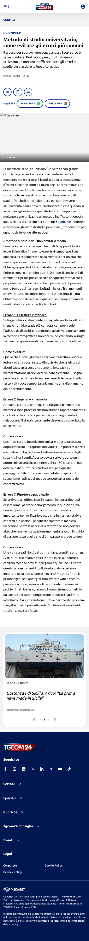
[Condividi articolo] (7, 92)
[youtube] (60, 769)
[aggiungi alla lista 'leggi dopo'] (17, 92)
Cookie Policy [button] (53, 865)
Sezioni (9, 784)
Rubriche (10, 812)
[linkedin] (42, 769)
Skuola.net (63, 221)
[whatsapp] (24, 769)
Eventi (8, 840)
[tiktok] (69, 769)
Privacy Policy (12, 872)
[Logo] (44, 6)
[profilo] (83, 6)
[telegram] (51, 769)
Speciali (9, 798)
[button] (44, 6)
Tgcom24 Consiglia (18, 826)
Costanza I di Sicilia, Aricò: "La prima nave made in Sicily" (41, 695)
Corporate (10, 865)
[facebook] (5, 769)
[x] (33, 769)
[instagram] (14, 769)
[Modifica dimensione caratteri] (28, 92)
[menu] (6, 6)
